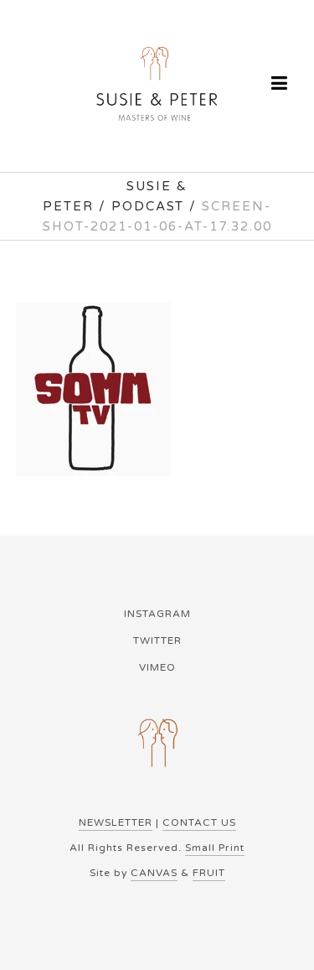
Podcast (147, 206)
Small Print (215, 847)
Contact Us (199, 822)
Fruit (209, 873)
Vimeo (157, 667)
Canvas (154, 873)
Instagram (157, 614)
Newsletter (115, 822)
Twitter (157, 640)
